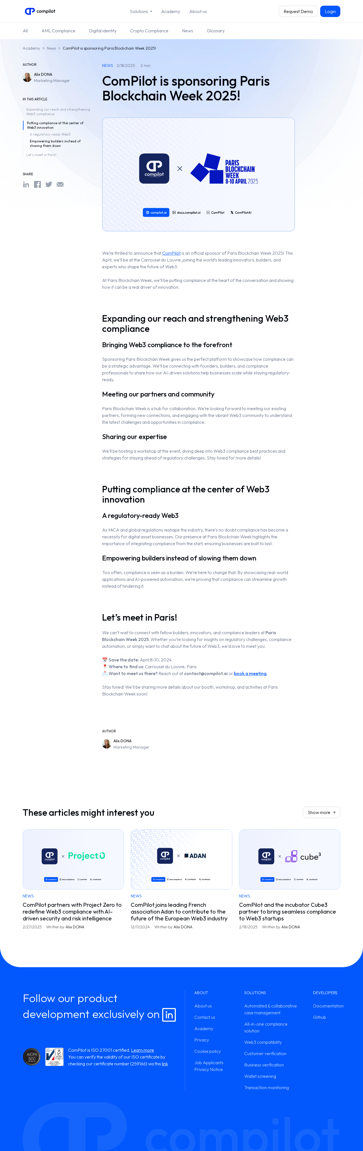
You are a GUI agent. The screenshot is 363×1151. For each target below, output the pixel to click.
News (51, 48)
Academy (170, 11)
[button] (141, 11)
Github (319, 1017)
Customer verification (265, 1053)
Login (330, 11)
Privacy (201, 1040)
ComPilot (171, 253)
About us (198, 11)
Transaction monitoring (266, 1087)
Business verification (264, 1065)
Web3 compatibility (263, 1042)
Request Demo (298, 11)
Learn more (142, 1050)
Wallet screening (260, 1076)
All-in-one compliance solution (266, 1027)
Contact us (204, 1017)
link (165, 1063)
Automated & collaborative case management (270, 1009)
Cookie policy (207, 1051)
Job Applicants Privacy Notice (208, 1066)
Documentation (326, 1006)
